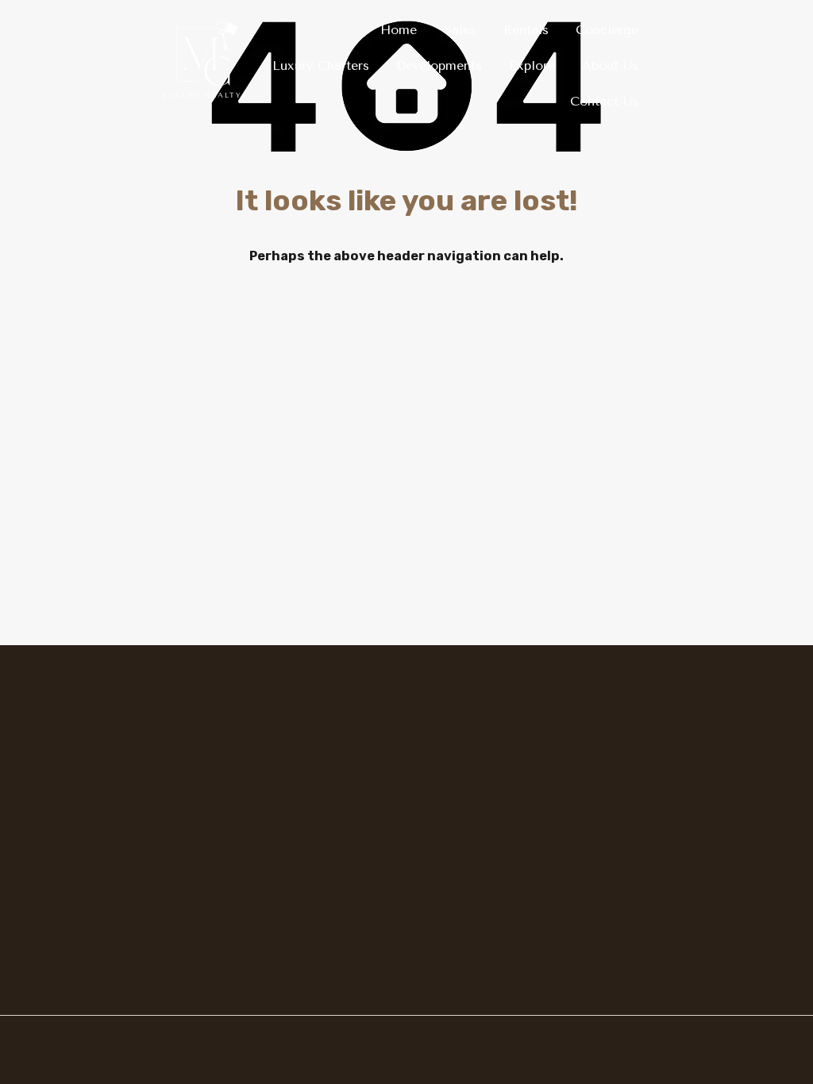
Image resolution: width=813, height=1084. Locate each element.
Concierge (607, 29)
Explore (532, 65)
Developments (439, 65)
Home (398, 29)
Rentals (526, 29)
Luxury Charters (320, 65)
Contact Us (604, 101)
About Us (610, 65)
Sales (460, 29)
